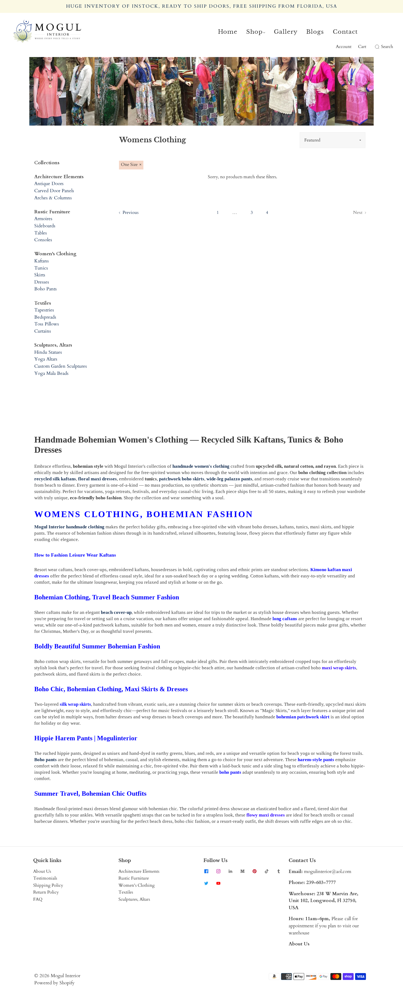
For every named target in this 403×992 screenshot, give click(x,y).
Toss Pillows (46, 324)
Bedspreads (45, 317)
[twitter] (206, 883)
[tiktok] (266, 871)
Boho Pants (45, 289)
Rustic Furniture (133, 878)
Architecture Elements (138, 871)
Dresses (41, 282)
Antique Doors (49, 183)
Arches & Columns (53, 198)
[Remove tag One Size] (131, 165)
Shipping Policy (48, 885)
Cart (362, 47)
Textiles (125, 892)
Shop (254, 31)
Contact (345, 31)
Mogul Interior (65, 976)
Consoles (43, 240)
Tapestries (44, 310)
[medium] (242, 871)
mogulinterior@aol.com (327, 871)
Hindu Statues (48, 352)
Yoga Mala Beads (51, 373)
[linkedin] (230, 871)
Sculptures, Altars (134, 899)
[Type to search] (373, 46)
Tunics (41, 268)
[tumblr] (279, 871)
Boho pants (45, 759)
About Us (42, 871)
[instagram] (218, 871)
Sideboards (44, 226)
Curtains (42, 331)
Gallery (285, 31)
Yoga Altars (45, 359)
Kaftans (41, 261)
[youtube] (218, 883)
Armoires (43, 219)
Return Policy (46, 892)
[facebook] (206, 871)
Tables (40, 233)
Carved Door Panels (54, 191)
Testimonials (45, 878)
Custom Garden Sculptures (60, 366)
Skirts (39, 275)
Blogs (315, 31)
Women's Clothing (136, 885)
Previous (129, 212)
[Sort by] (332, 140)
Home (227, 31)
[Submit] (376, 46)
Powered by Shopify (54, 983)
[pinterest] (254, 871)
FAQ (37, 899)
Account (343, 47)
